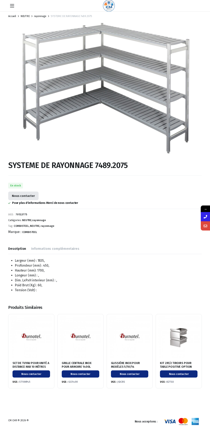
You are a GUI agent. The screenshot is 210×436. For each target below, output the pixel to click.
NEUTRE (25, 16)
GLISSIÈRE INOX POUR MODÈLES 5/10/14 (125, 365)
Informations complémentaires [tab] (55, 249)
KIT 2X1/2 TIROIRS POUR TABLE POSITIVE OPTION (176, 365)
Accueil (12, 16)
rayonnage (40, 16)
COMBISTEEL (29, 232)
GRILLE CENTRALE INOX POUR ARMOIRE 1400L (76, 365)
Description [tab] (17, 249)
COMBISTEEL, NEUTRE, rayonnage (34, 226)
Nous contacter (23, 196)
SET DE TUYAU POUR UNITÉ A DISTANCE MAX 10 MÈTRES (31, 365)
